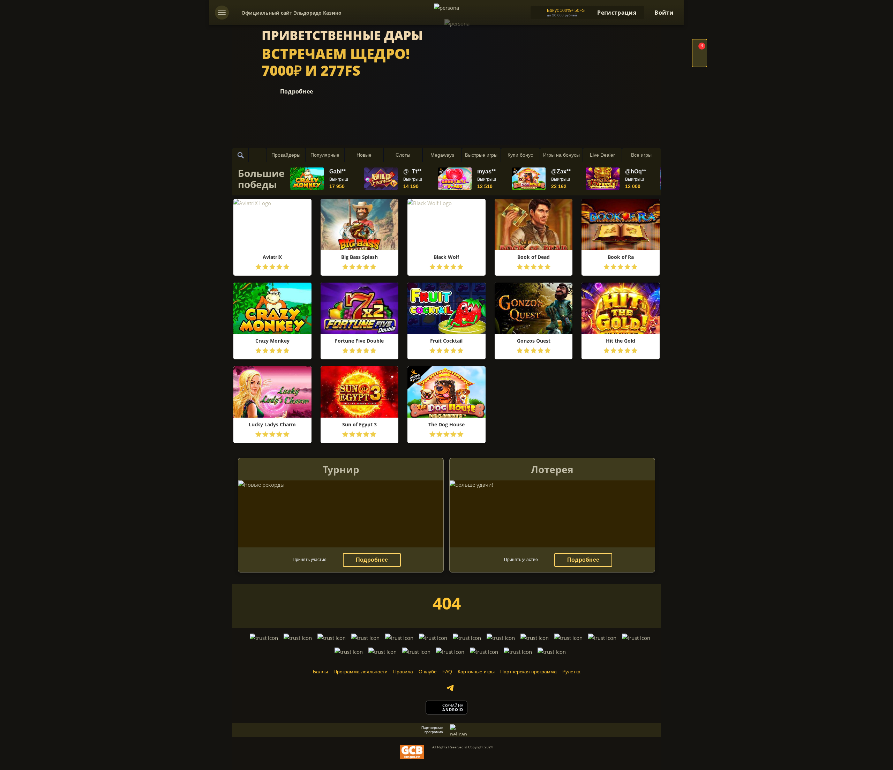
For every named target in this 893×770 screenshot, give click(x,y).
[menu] (222, 13)
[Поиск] (240, 155)
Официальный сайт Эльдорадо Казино (291, 12)
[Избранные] (257, 155)
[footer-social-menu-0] (450, 688)
